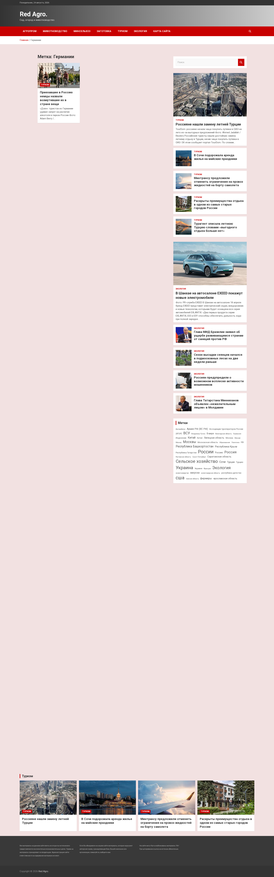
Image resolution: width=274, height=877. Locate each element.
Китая (199, 438)
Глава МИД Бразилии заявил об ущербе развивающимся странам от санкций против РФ (218, 335)
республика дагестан (231, 473)
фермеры (206, 478)
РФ (242, 442)
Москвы (189, 442)
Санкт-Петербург (199, 457)
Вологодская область (223, 434)
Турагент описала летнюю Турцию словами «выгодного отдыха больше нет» (215, 227)
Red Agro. (33, 14)
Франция (207, 469)
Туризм (122, 31)
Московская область (208, 442)
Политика (235, 442)
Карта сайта (161, 31)
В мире (210, 433)
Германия (237, 434)
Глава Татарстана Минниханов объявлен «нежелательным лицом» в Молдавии (216, 403)
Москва (229, 438)
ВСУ (186, 433)
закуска (194, 472)
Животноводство (55, 31)
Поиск (241, 62)
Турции (231, 462)
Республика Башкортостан (194, 446)
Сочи (222, 461)
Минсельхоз (82, 31)
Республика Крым (226, 446)
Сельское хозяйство (197, 461)
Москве (238, 438)
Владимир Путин (198, 434)
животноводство (182, 473)
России (206, 451)
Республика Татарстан (186, 452)
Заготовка (104, 31)
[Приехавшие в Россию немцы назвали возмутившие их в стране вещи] (59, 75)
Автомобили (180, 429)
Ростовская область (183, 457)
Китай (192, 437)
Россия (230, 452)
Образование (224, 442)
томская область (192, 479)
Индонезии (181, 438)
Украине (198, 468)
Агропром (29, 31)
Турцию (239, 462)
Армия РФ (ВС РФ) (197, 428)
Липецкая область (214, 437)
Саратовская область (219, 456)
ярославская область (225, 478)
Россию (219, 452)
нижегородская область (210, 473)
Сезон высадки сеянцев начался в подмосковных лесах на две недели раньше (218, 358)
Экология (140, 31)
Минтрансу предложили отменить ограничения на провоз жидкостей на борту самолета (218, 181)
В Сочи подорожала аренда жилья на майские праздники (215, 157)
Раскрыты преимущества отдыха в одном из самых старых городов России (219, 204)
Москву (179, 442)
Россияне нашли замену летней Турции (208, 124)
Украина (184, 467)
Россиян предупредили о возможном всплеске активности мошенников (219, 381)
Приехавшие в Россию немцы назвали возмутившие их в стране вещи (56, 98)
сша (180, 477)
